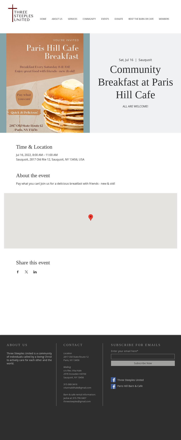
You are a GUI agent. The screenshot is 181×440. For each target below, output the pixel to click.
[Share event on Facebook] (17, 272)
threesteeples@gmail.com (77, 401)
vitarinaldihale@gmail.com (77, 387)
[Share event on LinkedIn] (35, 272)
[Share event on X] (26, 272)
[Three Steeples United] (113, 379)
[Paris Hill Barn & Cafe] (113, 386)
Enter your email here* (124, 351)
